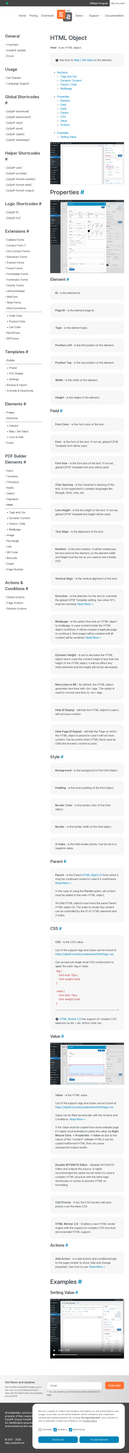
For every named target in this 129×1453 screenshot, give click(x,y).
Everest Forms (15, 262)
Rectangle (13, 541)
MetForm (12, 296)
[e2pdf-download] (18, 111)
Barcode (12, 558)
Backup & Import (17, 385)
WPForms (13, 338)
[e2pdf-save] (15, 128)
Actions (65, 124)
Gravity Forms (15, 285)
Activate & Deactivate (20, 390)
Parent (64, 112)
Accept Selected (99, 1439)
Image (10, 535)
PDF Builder (16, 373)
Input (10, 470)
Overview (12, 44)
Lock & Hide (16, 437)
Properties (63, 96)
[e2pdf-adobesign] (18, 139)
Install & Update (16, 50)
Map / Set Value (18, 431)
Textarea (12, 476)
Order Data (15, 315)
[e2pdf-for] (13, 218)
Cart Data (14, 327)
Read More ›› (85, 604)
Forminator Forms (17, 279)
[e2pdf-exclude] (17, 173)
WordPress (13, 332)
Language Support (18, 83)
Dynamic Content (19, 518)
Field (63, 104)
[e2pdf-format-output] (20, 190)
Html (10, 504)
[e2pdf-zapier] (15, 134)
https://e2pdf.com (14, 1442)
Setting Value (68, 136)
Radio (10, 487)
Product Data (17, 321)
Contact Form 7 (16, 245)
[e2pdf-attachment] (19, 117)
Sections (62, 72)
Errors (10, 56)
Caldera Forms (15, 239)
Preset (13, 367)
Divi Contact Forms (18, 251)
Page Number (15, 569)
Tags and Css (17, 512)
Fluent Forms (15, 268)
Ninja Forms (14, 302)
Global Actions (16, 597)
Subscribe (115, 1385)
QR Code (12, 552)
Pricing (33, 15)
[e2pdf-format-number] (21, 179)
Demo (79, 15)
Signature (12, 499)
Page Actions (15, 603)
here (49, 1394)
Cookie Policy (90, 1420)
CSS (63, 116)
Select (10, 493)
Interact (13, 425)
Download (47, 15)
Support (94, 15)
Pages (10, 412)
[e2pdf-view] (15, 122)
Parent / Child (17, 523)
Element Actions (17, 608)
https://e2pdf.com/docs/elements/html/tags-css (84, 954)
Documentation (114, 15)
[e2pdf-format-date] (19, 184)
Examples (63, 132)
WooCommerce (16, 308)
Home (22, 15)
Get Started (14, 77)
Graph (10, 563)
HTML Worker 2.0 (70, 1019)
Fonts (10, 442)
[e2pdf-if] (12, 212)
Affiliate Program (99, 3)
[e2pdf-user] (14, 167)
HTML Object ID (92, 875)
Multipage (15, 529)
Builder (11, 360)
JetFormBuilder (16, 291)
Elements (12, 418)
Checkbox (13, 482)
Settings (14, 379)
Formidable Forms (17, 274)
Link (9, 546)
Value (63, 120)
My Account (117, 3)
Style (63, 108)
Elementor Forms (17, 257)
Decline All (58, 1439)
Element (65, 100)
